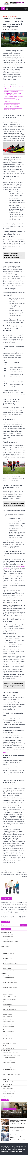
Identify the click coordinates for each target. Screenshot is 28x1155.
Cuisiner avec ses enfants (8, 936)
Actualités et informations (8, 1072)
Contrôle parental (6, 1079)
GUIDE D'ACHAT (4, 973)
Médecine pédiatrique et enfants (9, 1060)
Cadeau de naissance (7, 1036)
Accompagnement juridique (8, 1067)
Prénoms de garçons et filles (8, 1048)
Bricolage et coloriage (7, 1004)
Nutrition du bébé (6, 939)
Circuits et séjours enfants (8, 1088)
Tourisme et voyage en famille (9, 1093)
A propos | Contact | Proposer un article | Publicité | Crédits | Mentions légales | (13, 1147)
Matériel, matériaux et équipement (10, 982)
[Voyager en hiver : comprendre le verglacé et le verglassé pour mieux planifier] (5, 1137)
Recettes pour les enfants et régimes (10, 941)
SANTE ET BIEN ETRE (5, 1050)
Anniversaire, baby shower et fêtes (10, 996)
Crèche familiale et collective (8, 956)
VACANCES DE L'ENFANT (6, 1086)
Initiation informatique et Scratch (9, 1009)
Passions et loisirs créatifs (8, 1024)
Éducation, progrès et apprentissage (10, 961)
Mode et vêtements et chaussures (10, 987)
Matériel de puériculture (8, 1045)
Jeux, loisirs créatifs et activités (9, 1019)
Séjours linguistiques (7, 968)
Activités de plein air (7, 992)
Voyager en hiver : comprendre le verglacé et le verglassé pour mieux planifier (17, 1136)
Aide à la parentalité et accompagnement (11, 1074)
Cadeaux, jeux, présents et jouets (9, 975)
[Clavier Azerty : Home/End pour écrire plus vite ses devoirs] (5, 1122)
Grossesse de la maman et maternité (10, 1052)
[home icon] (3, 8)
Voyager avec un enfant (7, 1096)
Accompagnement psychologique (9, 1069)
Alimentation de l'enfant (8, 934)
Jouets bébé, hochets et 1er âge (9, 1043)
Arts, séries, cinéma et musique (9, 999)
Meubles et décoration (7, 985)
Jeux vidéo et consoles (7, 1016)
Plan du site (18, 1148)
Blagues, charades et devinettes (9, 1001)
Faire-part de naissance (8, 1041)
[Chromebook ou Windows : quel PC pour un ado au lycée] (5, 1129)
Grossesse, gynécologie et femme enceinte (11, 1055)
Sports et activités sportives (10, 16)
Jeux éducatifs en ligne (7, 1011)
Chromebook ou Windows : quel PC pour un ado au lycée (17, 1128)
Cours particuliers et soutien (8, 953)
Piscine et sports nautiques (8, 1026)
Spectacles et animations (8, 1029)
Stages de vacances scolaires (9, 1091)
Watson (5, 1116)
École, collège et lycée (7, 958)
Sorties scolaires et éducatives (9, 970)
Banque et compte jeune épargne (9, 1077)
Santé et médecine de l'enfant (9, 1062)
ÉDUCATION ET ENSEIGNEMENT (7, 949)
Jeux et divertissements (7, 1014)
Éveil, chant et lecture (7, 1038)
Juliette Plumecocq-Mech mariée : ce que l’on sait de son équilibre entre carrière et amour (13, 1112)
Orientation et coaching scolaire (9, 965)
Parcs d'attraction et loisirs (8, 1021)
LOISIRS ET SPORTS (5, 990)
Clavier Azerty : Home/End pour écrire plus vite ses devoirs (18, 1121)
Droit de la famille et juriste (8, 1081)
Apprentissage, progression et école (10, 951)
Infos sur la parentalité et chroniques (10, 963)
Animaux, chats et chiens (8, 994)
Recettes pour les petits (8, 944)
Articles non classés (5, 946)
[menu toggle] (7, 8)
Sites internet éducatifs (7, 1084)
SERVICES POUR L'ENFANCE (7, 1065)
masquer (17, 84)
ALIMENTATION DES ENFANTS (7, 932)
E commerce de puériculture (8, 977)
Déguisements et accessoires (9, 1006)
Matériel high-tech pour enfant (9, 980)
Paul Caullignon (7, 29)
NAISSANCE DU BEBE (5, 1034)
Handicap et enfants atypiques (9, 1057)
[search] (25, 9)
